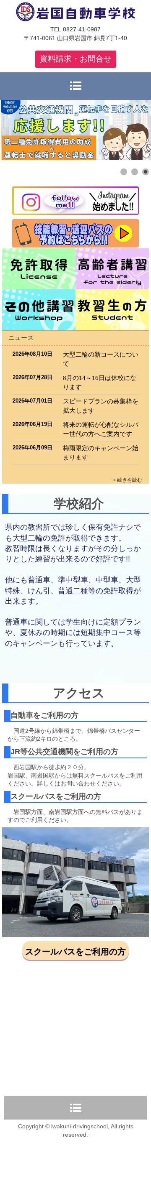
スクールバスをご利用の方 (75, 951)
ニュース (21, 337)
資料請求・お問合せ (76, 58)
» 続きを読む (127, 480)
